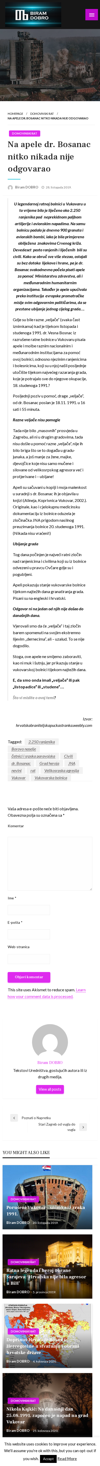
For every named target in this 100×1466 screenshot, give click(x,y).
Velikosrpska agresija (61, 770)
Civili (68, 756)
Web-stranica (18, 947)
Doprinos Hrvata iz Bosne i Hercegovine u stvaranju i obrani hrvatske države (42, 1346)
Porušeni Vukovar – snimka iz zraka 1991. (45, 1211)
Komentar (16, 826)
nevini (17, 770)
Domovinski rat (42, 113)
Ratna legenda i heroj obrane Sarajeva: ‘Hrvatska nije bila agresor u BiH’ (46, 1277)
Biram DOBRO (27, 187)
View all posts (50, 1089)
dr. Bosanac (21, 763)
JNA (71, 763)
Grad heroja (49, 763)
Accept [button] (48, 1459)
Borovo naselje (24, 748)
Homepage (15, 113)
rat (33, 770)
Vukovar (19, 777)
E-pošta (15, 922)
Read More (67, 1458)
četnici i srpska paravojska (33, 756)
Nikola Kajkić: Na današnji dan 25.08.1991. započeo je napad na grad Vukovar (47, 1415)
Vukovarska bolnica (51, 777)
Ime (12, 898)
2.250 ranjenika (41, 741)
